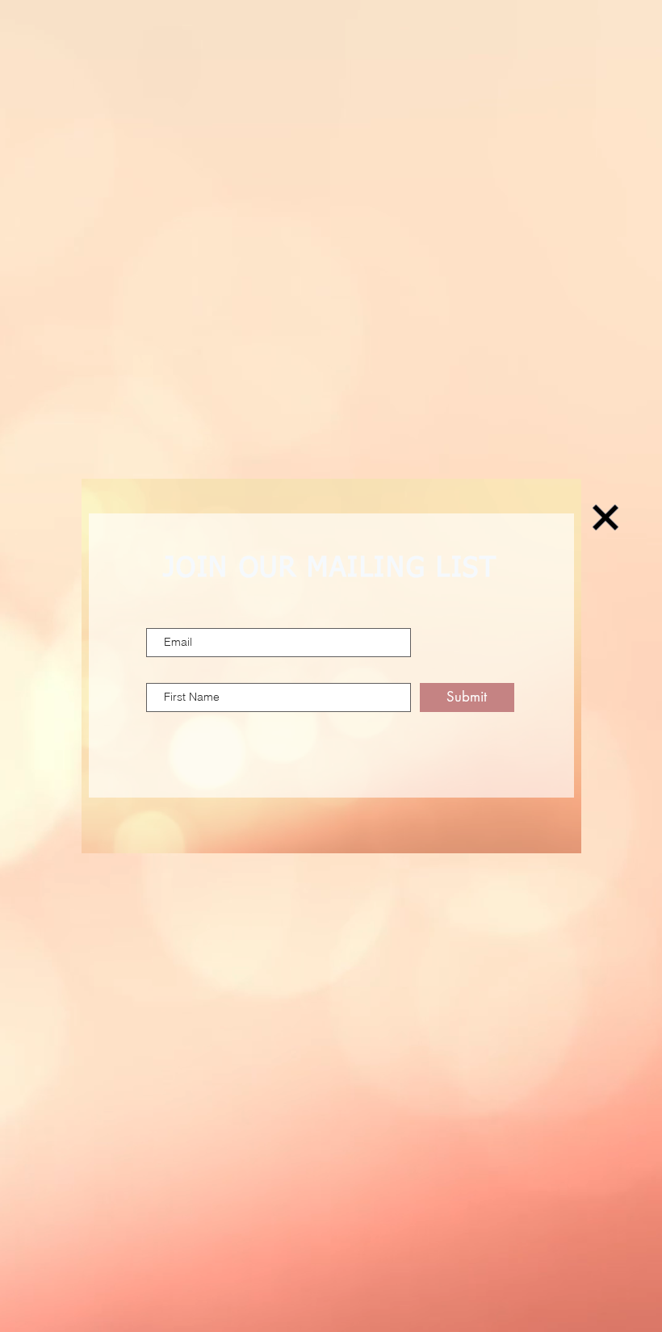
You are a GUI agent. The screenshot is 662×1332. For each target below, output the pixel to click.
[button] (605, 517)
